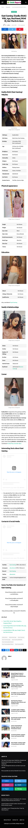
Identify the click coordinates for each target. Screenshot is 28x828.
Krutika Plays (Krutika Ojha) (14, 443)
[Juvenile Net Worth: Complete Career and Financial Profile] (6, 736)
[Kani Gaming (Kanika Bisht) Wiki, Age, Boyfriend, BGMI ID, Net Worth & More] (14, 42)
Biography (14, 11)
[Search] (26, 2)
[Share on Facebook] (5, 29)
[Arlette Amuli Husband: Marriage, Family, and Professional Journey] (6, 727)
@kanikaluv (12, 568)
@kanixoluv (12, 574)
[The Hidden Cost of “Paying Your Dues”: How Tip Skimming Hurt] (6, 694)
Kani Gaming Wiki (19, 644)
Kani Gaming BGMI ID (17, 639)
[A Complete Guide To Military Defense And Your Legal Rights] (6, 711)
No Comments (22, 25)
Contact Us (15, 819)
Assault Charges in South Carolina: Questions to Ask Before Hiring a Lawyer (17, 685)
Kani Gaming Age (6, 639)
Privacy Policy (7, 819)
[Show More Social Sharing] (25, 29)
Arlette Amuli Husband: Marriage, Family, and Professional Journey (16, 727)
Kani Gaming (13, 564)
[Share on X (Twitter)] (12, 29)
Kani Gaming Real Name (7, 644)
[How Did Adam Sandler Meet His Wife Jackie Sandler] (6, 719)
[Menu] (2, 2)
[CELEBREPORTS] (14, 2)
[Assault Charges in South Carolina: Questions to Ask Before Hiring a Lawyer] (6, 685)
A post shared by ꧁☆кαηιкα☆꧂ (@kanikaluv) (14, 487)
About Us (22, 819)
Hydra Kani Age (12, 637)
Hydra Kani (4, 637)
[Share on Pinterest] (19, 29)
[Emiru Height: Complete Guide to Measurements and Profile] (6, 744)
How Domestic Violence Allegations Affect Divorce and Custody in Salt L (18, 702)
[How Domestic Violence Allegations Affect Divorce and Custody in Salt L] (6, 702)
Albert (8, 25)
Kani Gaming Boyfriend (7, 642)
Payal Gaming (13, 302)
